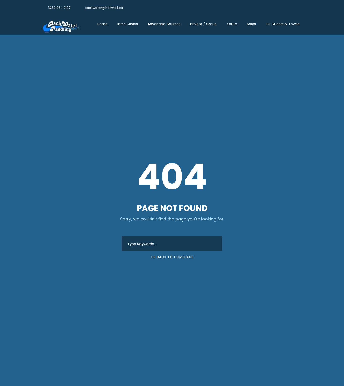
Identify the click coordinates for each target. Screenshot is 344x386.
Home (102, 24)
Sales (251, 24)
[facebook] (292, 7)
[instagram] (300, 7)
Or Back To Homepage (172, 257)
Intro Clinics (127, 24)
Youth (232, 24)
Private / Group (203, 24)
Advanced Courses (164, 24)
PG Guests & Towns (283, 24)
